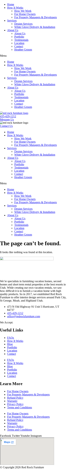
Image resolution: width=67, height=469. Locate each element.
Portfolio (19, 36)
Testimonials (21, 39)
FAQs (10, 337)
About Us (12, 30)
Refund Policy (15, 397)
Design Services (23, 23)
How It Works (15, 7)
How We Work (22, 10)
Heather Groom (23, 49)
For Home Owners (25, 14)
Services (12, 20)
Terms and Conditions (19, 407)
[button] (33, 55)
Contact (18, 46)
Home (10, 4)
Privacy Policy (15, 404)
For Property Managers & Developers (35, 17)
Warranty (12, 400)
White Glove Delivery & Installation (34, 27)
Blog (10, 344)
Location (19, 43)
